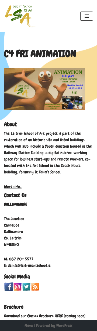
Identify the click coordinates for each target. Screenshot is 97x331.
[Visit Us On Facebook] (8, 289)
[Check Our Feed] (35, 289)
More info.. (13, 186)
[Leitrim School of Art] (20, 16)
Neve (29, 325)
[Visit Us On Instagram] (17, 289)
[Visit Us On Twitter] (26, 289)
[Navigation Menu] (86, 16)
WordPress (64, 325)
